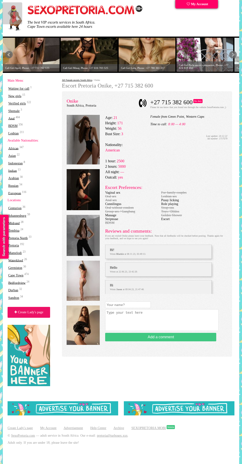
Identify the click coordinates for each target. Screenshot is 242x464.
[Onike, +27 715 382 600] (83, 163)
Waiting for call (18, 88)
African (13, 148)
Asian (12, 156)
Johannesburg (17, 215)
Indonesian (15, 163)
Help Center (98, 428)
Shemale (14, 111)
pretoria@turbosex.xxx (112, 435)
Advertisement (73, 428)
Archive (118, 428)
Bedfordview (17, 282)
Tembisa (13, 230)
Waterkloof (15, 260)
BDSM (12, 126)
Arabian (13, 178)
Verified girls (17, 103)
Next (233, 55)
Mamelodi (15, 253)
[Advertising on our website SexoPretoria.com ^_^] (63, 414)
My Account (199, 4)
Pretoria (13, 245)
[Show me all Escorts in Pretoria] (85, 13)
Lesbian (13, 133)
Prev (9, 55)
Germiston (15, 268)
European (14, 193)
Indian (12, 170)
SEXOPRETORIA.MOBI (148, 428)
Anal (11, 118)
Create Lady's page (30, 312)
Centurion (15, 208)
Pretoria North (18, 238)
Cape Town (15, 275)
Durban (13, 290)
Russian (13, 186)
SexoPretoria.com (23, 435)
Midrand (14, 223)
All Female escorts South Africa (77, 80)
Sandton (13, 298)
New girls (14, 96)
